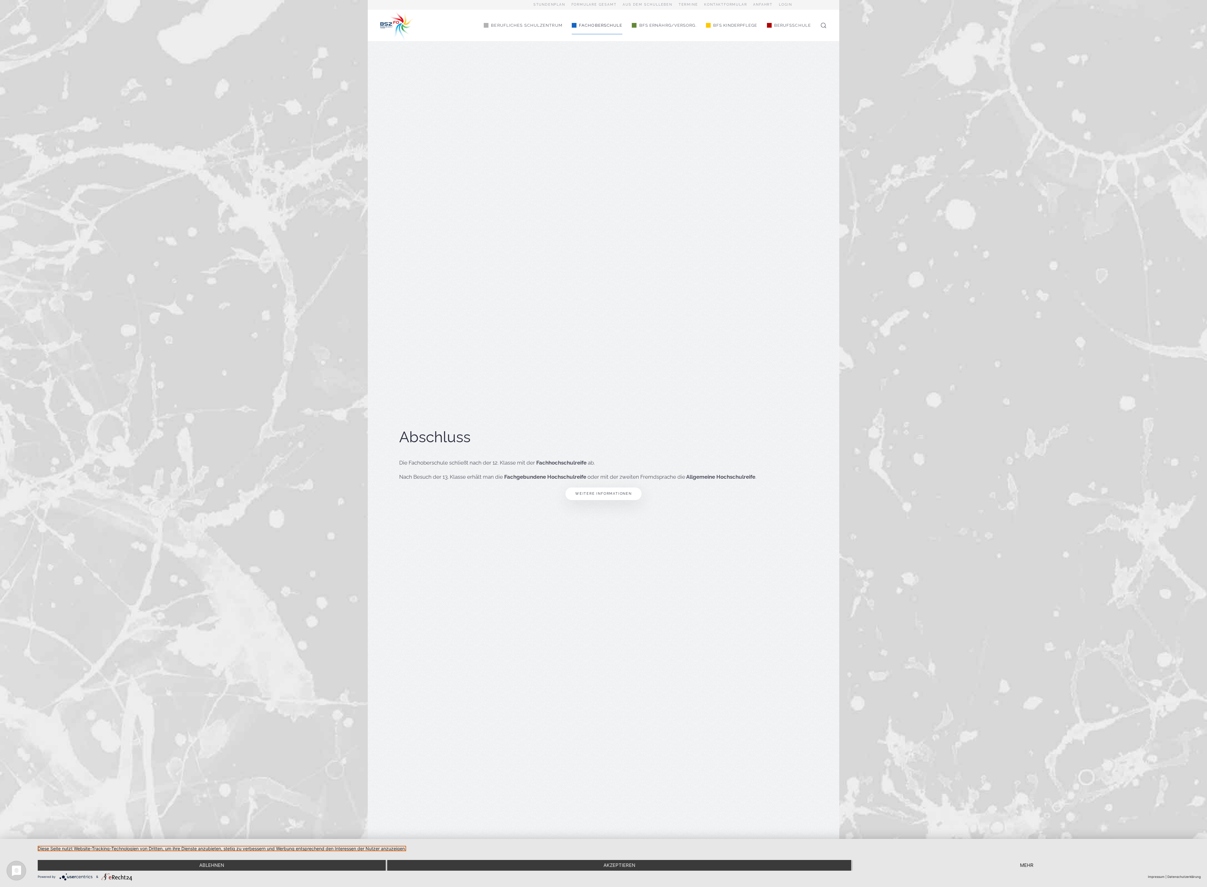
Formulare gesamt (594, 5)
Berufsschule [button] (792, 25)
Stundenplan (549, 5)
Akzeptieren (619, 865)
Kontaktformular (725, 5)
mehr (1026, 865)
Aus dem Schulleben (647, 5)
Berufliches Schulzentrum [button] (526, 25)
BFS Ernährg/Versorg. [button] (667, 25)
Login (785, 5)
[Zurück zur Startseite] (398, 25)
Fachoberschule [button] (600, 25)
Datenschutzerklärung (1184, 877)
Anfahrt (763, 5)
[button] (823, 25)
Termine (688, 5)
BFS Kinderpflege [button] (735, 25)
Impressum (1156, 877)
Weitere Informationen (603, 494)
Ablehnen (211, 865)
